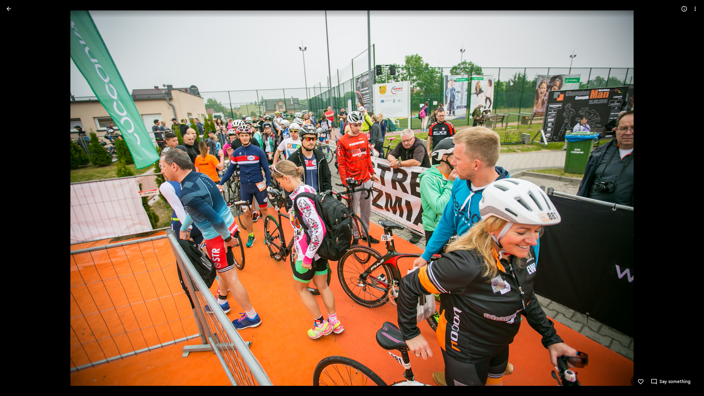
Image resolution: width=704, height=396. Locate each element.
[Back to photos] (8, 8)
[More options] (695, 8)
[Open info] (684, 8)
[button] (15, 198)
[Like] (640, 381)
